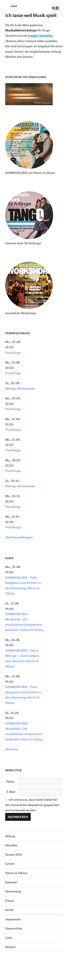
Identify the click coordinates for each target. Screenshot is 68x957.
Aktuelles (11, 845)
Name (10, 781)
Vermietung (13, 891)
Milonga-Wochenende (20, 388)
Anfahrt (10, 947)
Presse (9, 901)
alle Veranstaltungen (19, 537)
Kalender (11, 882)
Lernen (10, 864)
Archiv (9, 910)
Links (8, 938)
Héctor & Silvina (16, 873)
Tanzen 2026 (13, 854)
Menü (14, 6)
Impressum (13, 919)
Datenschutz (13, 928)
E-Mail (10, 792)
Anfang (10, 836)
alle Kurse (11, 749)
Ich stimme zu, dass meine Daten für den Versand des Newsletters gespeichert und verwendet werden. (32, 805)
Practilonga (13, 352)
